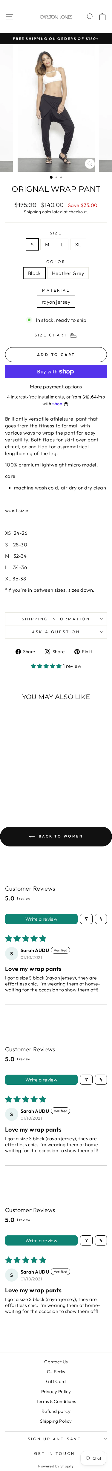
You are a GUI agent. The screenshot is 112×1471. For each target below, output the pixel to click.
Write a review (41, 919)
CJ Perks (56, 1371)
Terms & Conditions (56, 1401)
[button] (47, 666)
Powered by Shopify (55, 1466)
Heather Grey (68, 273)
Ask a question (56, 631)
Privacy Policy (56, 1391)
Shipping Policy (56, 1421)
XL (78, 244)
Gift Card (56, 1381)
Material (56, 290)
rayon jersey (56, 302)
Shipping (32, 211)
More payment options (56, 386)
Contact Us (55, 1362)
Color (56, 261)
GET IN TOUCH (54, 1453)
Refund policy (56, 1411)
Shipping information (56, 618)
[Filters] (86, 919)
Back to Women (60, 836)
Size (56, 233)
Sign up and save (54, 1438)
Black (34, 273)
